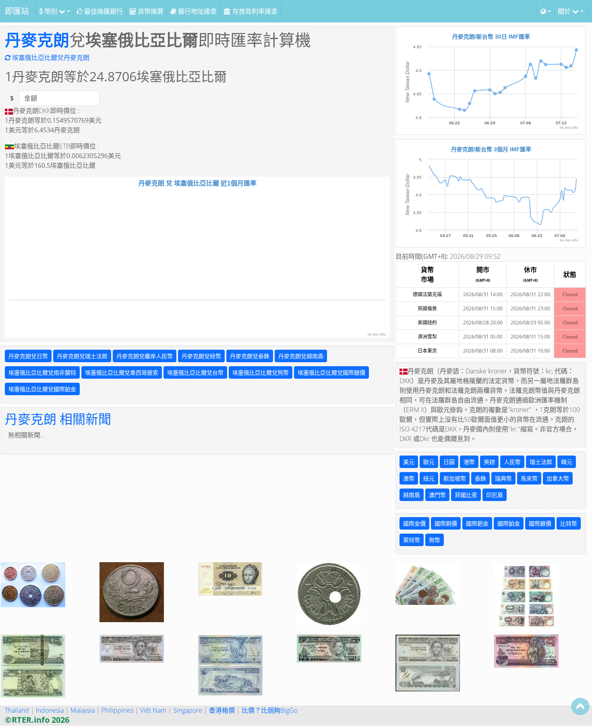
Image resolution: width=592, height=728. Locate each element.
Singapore (187, 710)
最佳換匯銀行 (103, 11)
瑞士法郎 (541, 462)
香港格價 (222, 710)
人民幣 (512, 462)
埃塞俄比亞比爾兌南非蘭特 (42, 372)
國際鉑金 (508, 523)
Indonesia (50, 710)
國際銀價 (540, 523)
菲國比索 (466, 495)
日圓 (449, 462)
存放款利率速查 (254, 11)
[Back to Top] (580, 706)
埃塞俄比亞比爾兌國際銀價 (331, 372)
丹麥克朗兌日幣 (28, 356)
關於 (565, 11)
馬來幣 (529, 478)
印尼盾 (494, 495)
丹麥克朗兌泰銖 (249, 356)
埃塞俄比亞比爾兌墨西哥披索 (121, 372)
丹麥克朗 (37, 40)
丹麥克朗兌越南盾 (300, 356)
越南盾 (411, 495)
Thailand (17, 710)
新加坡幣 (454, 478)
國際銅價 (446, 523)
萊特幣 (411, 540)
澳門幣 (437, 495)
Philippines (117, 710)
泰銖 (480, 478)
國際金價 (414, 523)
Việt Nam (153, 710)
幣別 (51, 11)
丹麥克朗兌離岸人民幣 (144, 356)
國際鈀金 (477, 523)
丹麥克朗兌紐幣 (201, 356)
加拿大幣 (557, 478)
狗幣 (434, 540)
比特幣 (568, 523)
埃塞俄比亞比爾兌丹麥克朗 (49, 57)
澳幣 (408, 478)
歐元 (429, 462)
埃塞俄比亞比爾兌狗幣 (260, 372)
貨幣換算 (150, 11)
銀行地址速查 (196, 11)
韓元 (566, 462)
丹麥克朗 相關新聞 (58, 418)
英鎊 (489, 462)
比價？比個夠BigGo (270, 710)
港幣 (469, 462)
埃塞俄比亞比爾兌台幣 (195, 372)
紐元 (429, 478)
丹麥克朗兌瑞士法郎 (82, 356)
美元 (408, 462)
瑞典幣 (503, 478)
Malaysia (82, 710)
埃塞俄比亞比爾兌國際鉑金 (42, 389)
